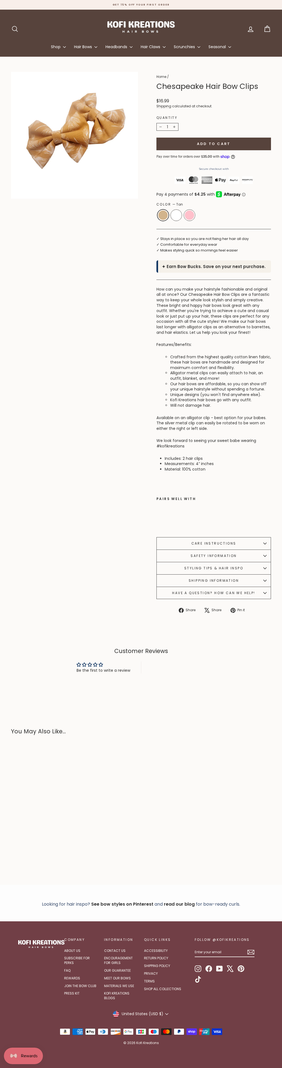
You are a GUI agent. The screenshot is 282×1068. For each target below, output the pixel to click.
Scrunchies (185, 47)
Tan (163, 215)
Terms (149, 981)
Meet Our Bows (117, 978)
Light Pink (189, 215)
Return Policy (156, 958)
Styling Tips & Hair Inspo (213, 568)
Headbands (116, 47)
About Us (72, 950)
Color (169, 204)
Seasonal (217, 47)
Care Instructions (213, 543)
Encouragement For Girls (118, 960)
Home (161, 76)
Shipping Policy (157, 965)
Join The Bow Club (80, 986)
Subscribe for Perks (77, 960)
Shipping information (214, 580)
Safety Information (214, 555)
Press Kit (72, 993)
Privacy (151, 973)
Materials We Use (119, 986)
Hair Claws (151, 47)
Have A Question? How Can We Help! (213, 593)
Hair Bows (83, 47)
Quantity (166, 118)
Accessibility (156, 950)
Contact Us (115, 950)
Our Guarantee (117, 970)
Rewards (72, 978)
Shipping (163, 106)
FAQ (67, 970)
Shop (56, 47)
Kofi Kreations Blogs (116, 995)
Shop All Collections (162, 989)
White (176, 215)
